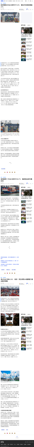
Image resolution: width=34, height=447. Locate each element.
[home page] (2, 1)
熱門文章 (23, 25)
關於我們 (5, 444)
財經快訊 (4, 3)
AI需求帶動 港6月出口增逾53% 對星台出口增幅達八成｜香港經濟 (10, 265)
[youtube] (29, 442)
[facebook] (25, 442)
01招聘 (8, 444)
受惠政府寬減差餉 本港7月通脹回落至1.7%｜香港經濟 (10, 258)
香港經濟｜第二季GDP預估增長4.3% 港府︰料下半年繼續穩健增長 (10, 261)
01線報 (2, 444)
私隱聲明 (25, 444)
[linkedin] (31, 442)
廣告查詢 (11, 444)
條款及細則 (29, 444)
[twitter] (32, 442)
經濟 (1, 3)
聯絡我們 (21, 444)
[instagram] (27, 442)
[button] (28, 9)
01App (15, 444)
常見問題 (18, 444)
